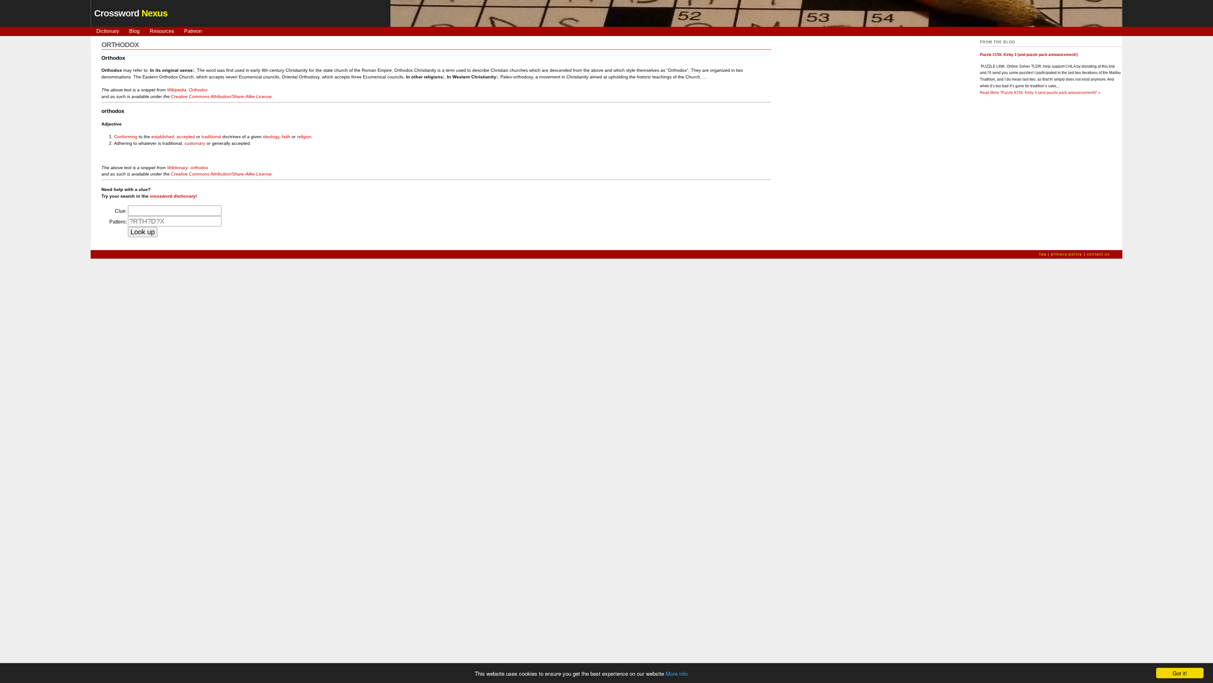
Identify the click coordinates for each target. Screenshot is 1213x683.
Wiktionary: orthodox (187, 167)
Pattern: (118, 222)
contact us (1098, 254)
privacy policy (1066, 254)
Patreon (193, 31)
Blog (134, 31)
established (162, 136)
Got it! (1180, 673)
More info (677, 673)
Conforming (125, 136)
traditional (211, 136)
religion (304, 136)
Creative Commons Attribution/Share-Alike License (221, 96)
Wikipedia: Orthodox (187, 89)
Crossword (130, 13)
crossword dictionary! (173, 196)
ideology (271, 136)
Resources (162, 31)
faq (1042, 254)
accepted (186, 136)
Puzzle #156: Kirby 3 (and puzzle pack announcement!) (1029, 55)
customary (194, 143)
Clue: (121, 211)
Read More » (1040, 93)
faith (286, 136)
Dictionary (107, 31)
